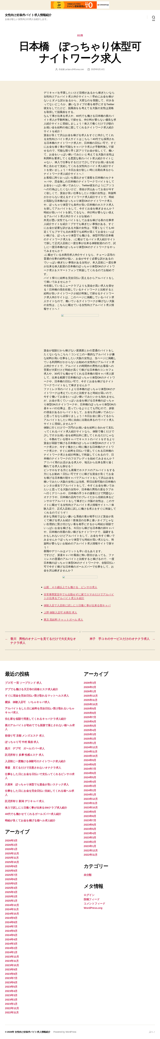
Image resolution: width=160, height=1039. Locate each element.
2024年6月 (11, 930)
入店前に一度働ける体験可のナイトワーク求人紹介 (35, 761)
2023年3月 (11, 995)
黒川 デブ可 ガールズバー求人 (25, 748)
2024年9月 (11, 917)
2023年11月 (12, 960)
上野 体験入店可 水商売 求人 (60, 612)
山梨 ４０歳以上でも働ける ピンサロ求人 (70, 587)
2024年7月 (11, 926)
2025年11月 (12, 857)
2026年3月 (11, 840)
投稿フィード (92, 899)
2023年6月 (11, 982)
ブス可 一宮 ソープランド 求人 (23, 682)
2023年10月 (12, 965)
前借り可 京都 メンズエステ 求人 (24, 735)
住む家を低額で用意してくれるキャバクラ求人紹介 (35, 718)
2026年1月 (11, 849)
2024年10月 (12, 913)
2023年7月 (11, 978)
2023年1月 (11, 1003)
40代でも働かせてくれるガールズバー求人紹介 (33, 813)
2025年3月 (11, 892)
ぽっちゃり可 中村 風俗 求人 (22, 741)
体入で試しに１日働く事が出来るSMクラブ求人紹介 (36, 807)
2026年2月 (11, 844)
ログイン (89, 894)
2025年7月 (11, 874)
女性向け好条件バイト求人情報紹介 (28, 14)
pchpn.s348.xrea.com (75, 69)
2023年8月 (11, 973)
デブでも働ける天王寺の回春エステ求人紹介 (31, 689)
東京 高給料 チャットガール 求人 (63, 619)
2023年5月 (11, 986)
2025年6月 (11, 879)
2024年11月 (12, 909)
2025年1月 (11, 900)
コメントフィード (94, 903)
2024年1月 (11, 952)
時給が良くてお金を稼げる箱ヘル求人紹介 (30, 820)
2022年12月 (12, 1008)
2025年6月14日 (97, 69)
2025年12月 (12, 853)
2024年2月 (11, 948)
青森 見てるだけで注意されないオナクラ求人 (33, 767)
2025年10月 (12, 862)
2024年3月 (11, 943)
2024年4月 (11, 939)
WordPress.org (93, 907)
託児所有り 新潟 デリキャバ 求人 (24, 801)
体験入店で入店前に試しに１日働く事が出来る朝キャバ (77, 605)
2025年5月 (11, 883)
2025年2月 (11, 896)
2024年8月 (11, 922)
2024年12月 (12, 905)
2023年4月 (11, 991)
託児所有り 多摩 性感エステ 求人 (24, 754)
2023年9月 (11, 969)
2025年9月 (11, 866)
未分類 (80, 35)
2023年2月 (11, 999)
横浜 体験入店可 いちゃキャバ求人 (27, 702)
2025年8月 (11, 870)
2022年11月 (12, 1012)
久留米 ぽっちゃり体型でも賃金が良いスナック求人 (37, 784)
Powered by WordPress (64, 1032)
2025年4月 (11, 887)
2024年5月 (11, 935)
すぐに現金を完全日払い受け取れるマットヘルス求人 (37, 695)
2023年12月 (12, 956)
